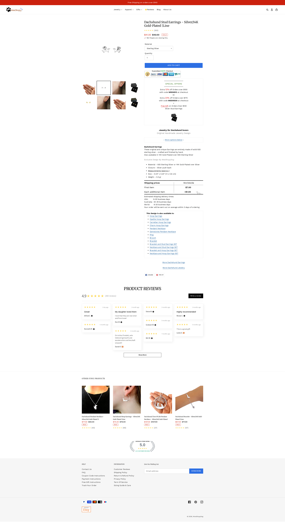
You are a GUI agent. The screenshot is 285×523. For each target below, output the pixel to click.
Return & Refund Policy (124, 476)
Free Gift (164, 106)
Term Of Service (120, 482)
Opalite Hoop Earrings (159, 219)
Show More (142, 355)
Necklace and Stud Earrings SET (164, 247)
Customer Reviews (122, 469)
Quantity (148, 53)
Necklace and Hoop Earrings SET (164, 253)
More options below (173, 140)
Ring (152, 235)
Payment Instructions (91, 479)
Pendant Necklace (157, 228)
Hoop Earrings (156, 216)
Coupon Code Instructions (93, 476)
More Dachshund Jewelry (174, 268)
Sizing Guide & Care (122, 485)
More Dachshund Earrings (173, 262)
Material (148, 44)
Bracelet (153, 241)
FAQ (83, 472)
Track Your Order (89, 485)
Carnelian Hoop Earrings (160, 222)
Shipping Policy (120, 472)
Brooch (153, 238)
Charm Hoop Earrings (159, 225)
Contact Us (87, 469)
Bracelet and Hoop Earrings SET (164, 250)
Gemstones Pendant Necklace (163, 232)
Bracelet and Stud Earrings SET (163, 244)
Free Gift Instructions (91, 482)
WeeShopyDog (198, 516)
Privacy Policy (120, 479)
